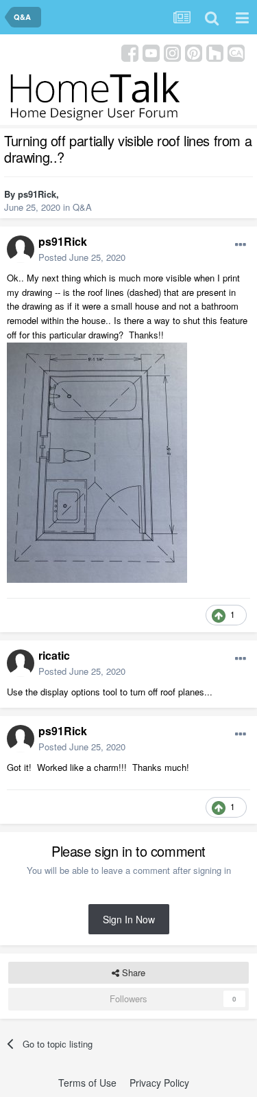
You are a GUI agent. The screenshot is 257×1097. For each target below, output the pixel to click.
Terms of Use (87, 1082)
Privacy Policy (159, 1082)
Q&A (82, 206)
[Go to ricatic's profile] (20, 663)
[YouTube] (151, 52)
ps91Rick (37, 193)
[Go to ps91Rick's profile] (20, 249)
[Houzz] (214, 52)
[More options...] (240, 245)
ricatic (54, 655)
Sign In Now (129, 919)
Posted (81, 257)
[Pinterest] (193, 52)
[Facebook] (129, 52)
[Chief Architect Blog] (236, 52)
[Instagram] (172, 52)
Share (132, 972)
